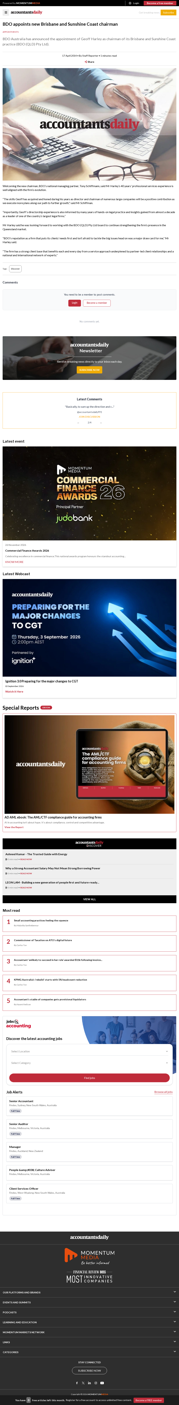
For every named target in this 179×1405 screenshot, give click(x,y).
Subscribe (168, 12)
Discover (15, 268)
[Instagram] (96, 1383)
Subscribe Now (89, 369)
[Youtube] (102, 1383)
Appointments (11, 32)
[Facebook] (77, 1383)
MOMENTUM (28, 3)
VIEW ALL (89, 899)
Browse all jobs (163, 1091)
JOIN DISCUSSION (89, 416)
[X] (83, 1383)
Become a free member (160, 3)
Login (136, 3)
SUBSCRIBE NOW (89, 1370)
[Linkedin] (89, 1383)
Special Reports (26, 707)
